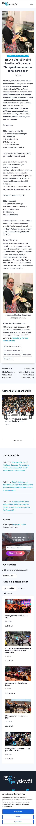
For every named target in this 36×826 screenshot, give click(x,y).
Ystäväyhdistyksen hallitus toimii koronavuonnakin (26, 373)
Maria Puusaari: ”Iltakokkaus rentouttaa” (8, 373)
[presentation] (18, 405)
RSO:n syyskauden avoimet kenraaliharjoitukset (17, 420)
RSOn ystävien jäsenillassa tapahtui (16, 684)
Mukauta (18, 816)
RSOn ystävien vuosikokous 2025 (16, 717)
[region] (18, 808)
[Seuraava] (30, 417)
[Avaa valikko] (31, 4)
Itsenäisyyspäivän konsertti (13, 351)
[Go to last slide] (5, 417)
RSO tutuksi (24, 56)
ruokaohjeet (27, 355)
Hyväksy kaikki (18, 811)
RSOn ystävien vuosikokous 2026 (16, 617)
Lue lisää (10, 626)
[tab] (14, 440)
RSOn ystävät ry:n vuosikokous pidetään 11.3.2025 (17, 750)
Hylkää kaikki (18, 822)
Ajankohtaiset (12, 56)
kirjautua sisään (19, 525)
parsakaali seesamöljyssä (12, 355)
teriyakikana (8, 359)
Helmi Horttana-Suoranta (12, 346)
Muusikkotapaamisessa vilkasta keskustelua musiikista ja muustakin (18, 650)
